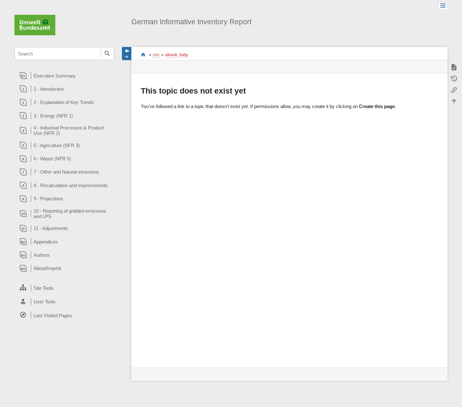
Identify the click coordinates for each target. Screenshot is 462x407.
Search (107, 53)
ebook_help (176, 54)
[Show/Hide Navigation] (126, 53)
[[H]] (34, 24)
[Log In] (443, 6)
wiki (156, 54)
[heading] (64, 76)
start (143, 54)
